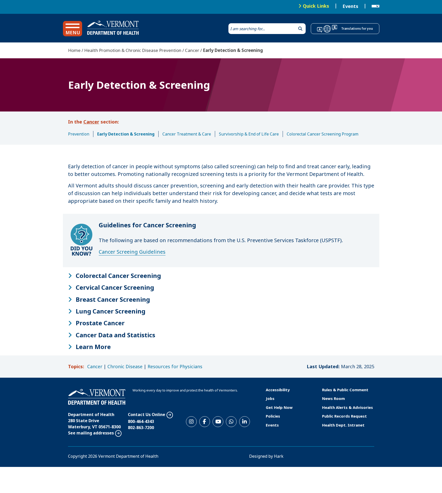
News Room (333, 398)
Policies (273, 416)
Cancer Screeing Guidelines (132, 251)
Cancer (192, 50)
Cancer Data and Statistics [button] (115, 335)
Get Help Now (279, 407)
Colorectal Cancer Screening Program (322, 134)
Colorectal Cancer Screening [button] (118, 275)
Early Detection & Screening (125, 134)
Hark (278, 456)
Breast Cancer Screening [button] (113, 299)
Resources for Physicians (175, 366)
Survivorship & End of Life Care (249, 134)
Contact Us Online (146, 414)
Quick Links (316, 6)
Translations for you (357, 28)
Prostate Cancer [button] (100, 323)
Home (74, 50)
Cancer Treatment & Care (186, 134)
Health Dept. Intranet (343, 425)
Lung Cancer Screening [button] (110, 311)
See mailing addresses (91, 433)
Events (350, 6)
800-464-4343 (141, 421)
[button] (72, 28)
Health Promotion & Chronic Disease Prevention (132, 50)
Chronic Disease (124, 366)
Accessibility (278, 389)
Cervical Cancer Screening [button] (115, 287)
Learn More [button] (93, 346)
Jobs (270, 398)
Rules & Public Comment (345, 389)
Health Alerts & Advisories (347, 407)
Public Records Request (344, 416)
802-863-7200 (141, 427)
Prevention (78, 134)
